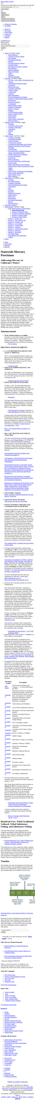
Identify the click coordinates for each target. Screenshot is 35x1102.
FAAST (6, 1019)
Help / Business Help (11, 999)
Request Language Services (12, 1020)
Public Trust (11, 197)
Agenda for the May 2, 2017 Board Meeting (19, 439)
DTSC (25, 1097)
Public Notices (12, 195)
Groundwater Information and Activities (20, 144)
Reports (10, 202)
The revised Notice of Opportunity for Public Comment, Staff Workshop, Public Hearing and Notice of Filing (19, 656)
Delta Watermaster (13, 95)
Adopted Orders (13, 65)
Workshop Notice (9, 620)
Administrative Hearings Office (17, 83)
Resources (4, 1008)
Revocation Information (15, 200)
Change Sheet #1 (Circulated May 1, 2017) (17, 424)
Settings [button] (6, 37)
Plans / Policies (8, 1051)
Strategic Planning (13, 70)
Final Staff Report (13, 412)
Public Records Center (11, 1053)
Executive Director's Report (16, 63)
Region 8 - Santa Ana (14, 230)
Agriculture (11, 85)
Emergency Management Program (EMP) (20, 99)
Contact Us (7, 34)
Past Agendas (12, 58)
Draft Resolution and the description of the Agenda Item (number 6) (16, 454)
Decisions (11, 191)
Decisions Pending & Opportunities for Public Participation (15, 1042)
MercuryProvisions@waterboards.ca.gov (16, 580)
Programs (7, 78)
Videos (10, 73)
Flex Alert (7, 980)
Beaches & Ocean (13, 87)
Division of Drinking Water (20, 212)
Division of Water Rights (19, 217)
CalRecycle (14, 1097)
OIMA (6, 1012)
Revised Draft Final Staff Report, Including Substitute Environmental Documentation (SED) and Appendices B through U (18, 478)
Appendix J (8, 733)
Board (6, 53)
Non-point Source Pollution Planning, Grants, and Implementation (19, 152)
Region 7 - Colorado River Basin (18, 229)
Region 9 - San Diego (14, 232)
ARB (8, 1097)
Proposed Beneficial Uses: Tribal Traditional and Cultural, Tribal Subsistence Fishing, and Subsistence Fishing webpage (18, 842)
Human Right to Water (15, 105)
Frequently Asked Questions (12, 1046)
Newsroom (7, 31)
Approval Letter (13, 366)
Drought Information (10, 1017)
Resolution (11, 397)
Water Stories (8, 32)
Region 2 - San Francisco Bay (17, 220)
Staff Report (7, 687)
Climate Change (13, 90)
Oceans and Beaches (14, 156)
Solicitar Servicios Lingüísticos (13, 1022)
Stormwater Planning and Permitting (19, 164)
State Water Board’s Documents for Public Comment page (18, 570)
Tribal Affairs (8, 1029)
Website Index (8, 1032)
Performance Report (10, 1025)
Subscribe (7, 36)
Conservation (12, 92)
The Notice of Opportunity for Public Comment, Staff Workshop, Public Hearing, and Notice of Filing (18, 561)
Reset (3, 17)
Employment (8, 1045)
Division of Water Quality (19, 215)
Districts (10, 131)
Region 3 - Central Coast (15, 222)
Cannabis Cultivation (14, 88)
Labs (9, 132)
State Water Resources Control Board (19, 208)
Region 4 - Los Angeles (15, 224)
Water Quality (8, 136)
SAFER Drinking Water (15, 112)
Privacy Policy (8, 1061)
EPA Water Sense (9, 975)
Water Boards (8, 207)
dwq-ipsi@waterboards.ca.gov (16, 577)
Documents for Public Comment (17, 66)
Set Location (4, 9)
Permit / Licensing (13, 109)
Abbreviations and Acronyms (13, 1040)
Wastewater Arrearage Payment (13, 1031)
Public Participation (14, 77)
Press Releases (12, 68)
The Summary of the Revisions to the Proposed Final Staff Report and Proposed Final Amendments (18, 459)
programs (7, 245)
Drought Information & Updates (17, 97)
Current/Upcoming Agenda (16, 56)
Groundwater (12, 104)
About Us (7, 29)
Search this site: (5, 44)
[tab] (17, 913)
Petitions (10, 61)
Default (3, 13)
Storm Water (12, 117)
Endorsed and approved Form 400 (18, 381)
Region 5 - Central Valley (15, 225)
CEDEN (7, 1014)
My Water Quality (13, 234)
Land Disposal (12, 149)
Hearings (11, 190)
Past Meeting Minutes (14, 60)
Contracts (11, 93)
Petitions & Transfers (14, 193)
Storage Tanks (12, 115)
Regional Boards (28, 1088)
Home (6, 242)
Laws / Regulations (10, 1050)
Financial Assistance (14, 102)
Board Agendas (9, 992)
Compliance (11, 129)
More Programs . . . (14, 121)
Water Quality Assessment (16, 119)
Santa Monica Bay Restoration (17, 235)
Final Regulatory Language (16, 410)
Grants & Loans (9, 1048)
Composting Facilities (14, 139)
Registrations (12, 198)
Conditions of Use (9, 1060)
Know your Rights (10, 997)
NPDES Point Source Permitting (17, 154)
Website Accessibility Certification (17, 1082)
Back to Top (8, 1058)
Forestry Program (13, 141)
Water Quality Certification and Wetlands (20, 171)
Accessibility (8, 1063)
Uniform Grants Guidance (12, 1000)
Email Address (6, 930)
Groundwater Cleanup (14, 142)
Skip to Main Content (7, 1)
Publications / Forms (10, 1055)
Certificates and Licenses (15, 126)
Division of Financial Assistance (21, 213)
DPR (20, 1097)
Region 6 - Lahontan (14, 227)
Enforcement (12, 100)
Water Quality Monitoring (15, 173)
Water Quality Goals (14, 175)
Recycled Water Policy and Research (19, 161)
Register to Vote (9, 981)
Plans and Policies (13, 72)
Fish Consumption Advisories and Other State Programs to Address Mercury (17, 957)
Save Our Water (9, 978)
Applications (12, 186)
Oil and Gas (11, 158)
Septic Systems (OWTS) (15, 114)
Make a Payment (9, 995)
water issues (8, 244)
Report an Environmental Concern (14, 976)
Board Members (13, 55)
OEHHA (30, 1097)
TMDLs (10, 169)
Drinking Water (9, 122)
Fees (9, 188)
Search (6, 239)
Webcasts (11, 75)
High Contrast (5, 15)
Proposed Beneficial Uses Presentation (19, 806)
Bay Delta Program (14, 181)
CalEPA (10, 237)
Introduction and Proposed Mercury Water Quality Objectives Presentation (20, 803)
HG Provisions (12, 344)
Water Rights (8, 178)
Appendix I (8, 730)
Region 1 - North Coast (15, 218)
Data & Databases (9, 1015)
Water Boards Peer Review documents (15, 501)
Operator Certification (14, 107)
